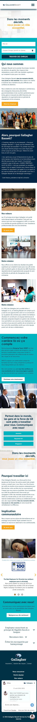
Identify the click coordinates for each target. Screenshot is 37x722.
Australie (18, 433)
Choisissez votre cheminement (13, 379)
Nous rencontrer (18, 672)
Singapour (18, 444)
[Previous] (2, 575)
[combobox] (18, 44)
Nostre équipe (18, 675)
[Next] (35, 575)
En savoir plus (8, 230)
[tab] (18, 629)
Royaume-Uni (18, 439)
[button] (33, 629)
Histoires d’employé (10, 104)
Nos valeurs (18, 678)
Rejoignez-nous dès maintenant (18, 615)
